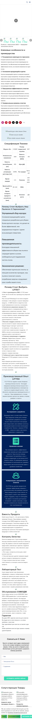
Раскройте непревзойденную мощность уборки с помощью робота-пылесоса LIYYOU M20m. (22, 705)
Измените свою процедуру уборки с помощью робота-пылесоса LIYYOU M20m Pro (7, 703)
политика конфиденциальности (17, 712)
